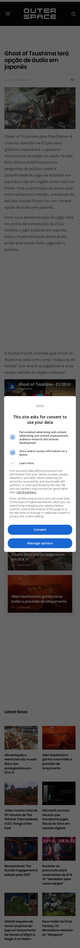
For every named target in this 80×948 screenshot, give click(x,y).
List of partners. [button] (26, 492)
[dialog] (40, 474)
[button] (40, 463)
